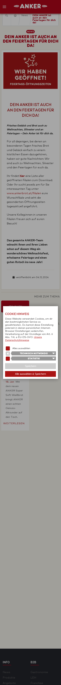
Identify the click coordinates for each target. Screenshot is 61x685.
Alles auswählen (21, 348)
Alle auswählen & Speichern (30, 373)
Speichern (30, 366)
